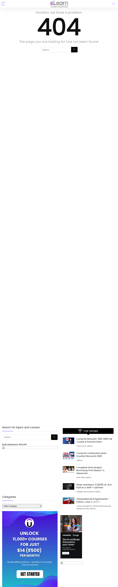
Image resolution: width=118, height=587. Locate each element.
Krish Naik (80, 477)
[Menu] (3, 4)
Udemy (90, 446)
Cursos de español (84, 506)
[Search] (113, 4)
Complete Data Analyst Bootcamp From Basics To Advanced (90, 470)
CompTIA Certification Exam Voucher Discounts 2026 (91, 455)
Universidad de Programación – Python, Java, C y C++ (93, 500)
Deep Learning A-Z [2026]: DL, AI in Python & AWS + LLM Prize (94, 486)
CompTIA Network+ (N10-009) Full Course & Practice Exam (94, 440)
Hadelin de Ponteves (85, 491)
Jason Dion (81, 446)
